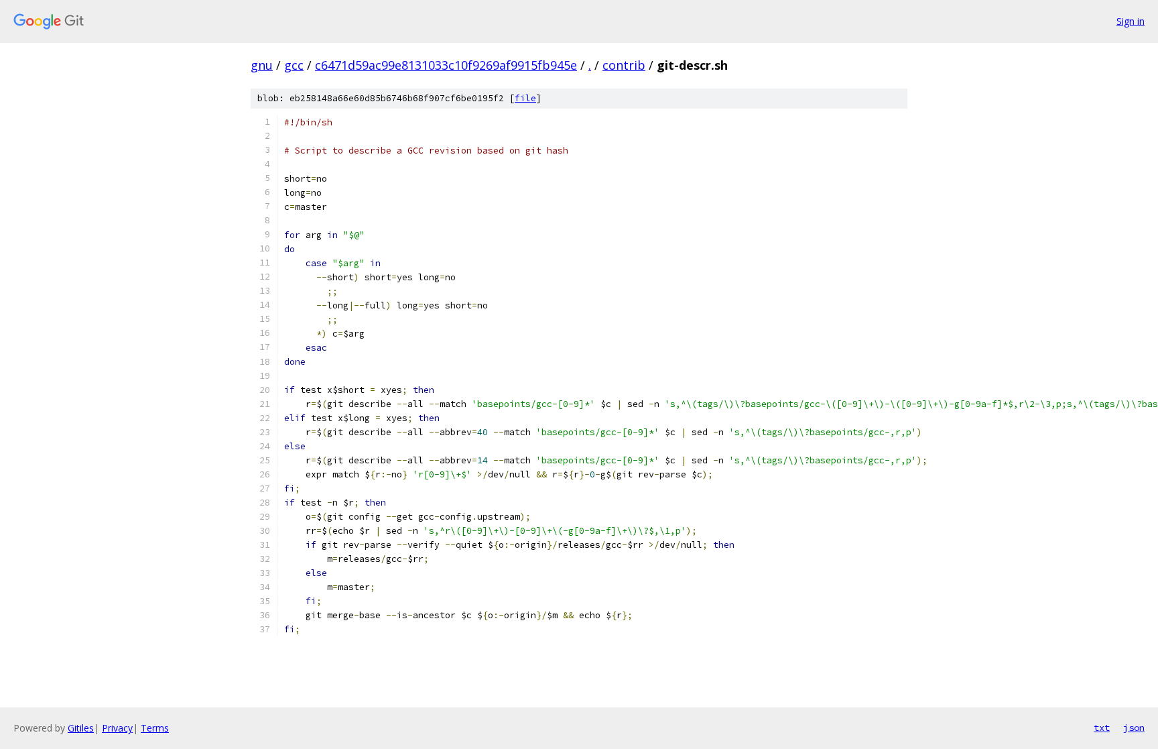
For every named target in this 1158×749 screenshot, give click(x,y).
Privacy (117, 728)
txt (1102, 728)
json (1134, 728)
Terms (155, 728)
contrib (623, 65)
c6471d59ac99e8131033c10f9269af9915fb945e (446, 65)
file (525, 98)
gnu (262, 65)
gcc (294, 65)
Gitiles (81, 728)
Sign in (1130, 21)
